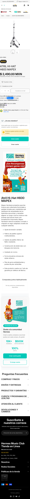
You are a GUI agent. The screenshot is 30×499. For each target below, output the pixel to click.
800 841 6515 (4, 452)
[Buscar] (5, 5)
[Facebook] (11, 496)
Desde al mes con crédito (8, 105)
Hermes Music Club (16, 489)
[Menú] (2, 5)
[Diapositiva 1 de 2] (13, 52)
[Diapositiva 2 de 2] (17, 52)
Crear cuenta (15, 144)
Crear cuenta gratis (15, 356)
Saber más (6, 111)
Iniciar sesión (15, 139)
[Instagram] (14, 496)
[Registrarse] (26, 433)
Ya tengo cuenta (15, 362)
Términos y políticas (15, 493)
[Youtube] (16, 496)
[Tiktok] (19, 496)
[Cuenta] (24, 5)
